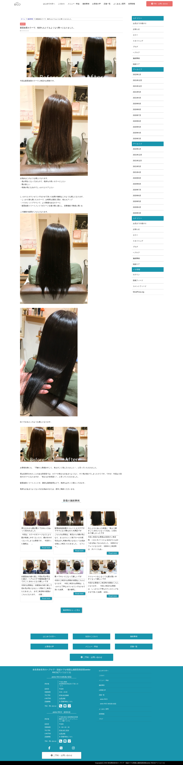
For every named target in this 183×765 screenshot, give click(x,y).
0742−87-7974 (64, 730)
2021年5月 (137, 92)
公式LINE (62, 698)
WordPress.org (138, 292)
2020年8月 (137, 109)
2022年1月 (137, 74)
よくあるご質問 (119, 4)
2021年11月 (137, 86)
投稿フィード (138, 280)
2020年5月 (137, 127)
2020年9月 (137, 104)
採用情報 (131, 4)
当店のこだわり (91, 636)
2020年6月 (137, 121)
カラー (135, 35)
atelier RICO (103, 699)
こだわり (61, 4)
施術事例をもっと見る (71, 610)
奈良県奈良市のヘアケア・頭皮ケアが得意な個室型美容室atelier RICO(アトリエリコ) (61, 671)
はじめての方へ (49, 4)
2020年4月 (137, 133)
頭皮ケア (136, 64)
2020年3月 (137, 138)
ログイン (136, 274)
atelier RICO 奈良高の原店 (108, 704)
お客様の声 (96, 4)
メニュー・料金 (74, 4)
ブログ (135, 47)
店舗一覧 (107, 4)
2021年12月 (137, 80)
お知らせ (136, 29)
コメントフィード (139, 286)
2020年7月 (137, 115)
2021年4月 (137, 98)
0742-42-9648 (64, 695)
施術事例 (85, 4)
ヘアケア (136, 52)
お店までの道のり (139, 23)
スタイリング (138, 41)
